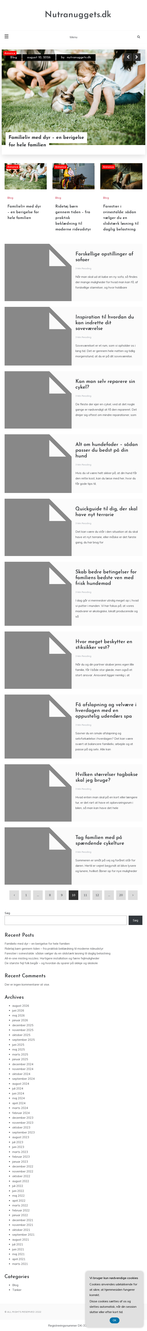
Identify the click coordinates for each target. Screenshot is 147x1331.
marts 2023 (20, 1152)
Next (136, 57)
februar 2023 (21, 1156)
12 (97, 895)
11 (85, 895)
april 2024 (18, 1103)
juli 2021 (17, 1244)
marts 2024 (20, 1108)
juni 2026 (18, 1010)
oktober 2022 (21, 1176)
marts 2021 (20, 1264)
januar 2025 (20, 1059)
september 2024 (23, 1079)
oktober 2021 (21, 1230)
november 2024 (22, 1069)
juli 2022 (17, 1186)
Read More (130, 141)
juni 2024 (18, 1093)
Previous (128, 57)
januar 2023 (20, 1161)
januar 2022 (20, 1215)
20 (121, 895)
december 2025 (22, 1025)
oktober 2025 (21, 1035)
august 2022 (20, 1181)
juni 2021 (18, 1249)
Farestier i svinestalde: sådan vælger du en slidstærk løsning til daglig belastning (121, 218)
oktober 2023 (21, 1127)
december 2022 (22, 1166)
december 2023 (22, 1117)
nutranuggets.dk (79, 57)
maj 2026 (18, 1015)
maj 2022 (18, 1195)
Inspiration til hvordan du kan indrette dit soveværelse (104, 323)
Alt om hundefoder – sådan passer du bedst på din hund (106, 450)
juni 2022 (18, 1191)
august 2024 (20, 1083)
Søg (7, 913)
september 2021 (23, 1234)
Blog (13, 57)
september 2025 (23, 1040)
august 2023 (20, 1137)
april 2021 (18, 1259)
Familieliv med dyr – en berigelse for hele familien (46, 141)
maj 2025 (18, 1049)
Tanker (16, 1290)
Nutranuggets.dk (78, 15)
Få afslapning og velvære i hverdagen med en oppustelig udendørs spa (105, 710)
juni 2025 (18, 1044)
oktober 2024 (21, 1074)
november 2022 (22, 1171)
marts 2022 (20, 1205)
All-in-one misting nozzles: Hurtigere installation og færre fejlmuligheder (52, 958)
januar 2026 (20, 1020)
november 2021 (22, 1225)
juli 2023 (17, 1142)
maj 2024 (18, 1098)
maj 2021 (18, 1254)
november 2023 (22, 1122)
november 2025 (22, 1030)
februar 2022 (21, 1210)
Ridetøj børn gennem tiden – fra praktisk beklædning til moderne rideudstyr (54, 948)
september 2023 (23, 1132)
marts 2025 (20, 1054)
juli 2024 (17, 1088)
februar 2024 (21, 1113)
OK (114, 1320)
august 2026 (20, 1006)
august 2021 (20, 1239)
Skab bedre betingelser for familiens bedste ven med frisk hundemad (106, 578)
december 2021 (22, 1220)
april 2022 (18, 1200)
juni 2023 (18, 1147)
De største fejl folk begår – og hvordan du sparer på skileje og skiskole (51, 963)
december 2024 (22, 1064)
